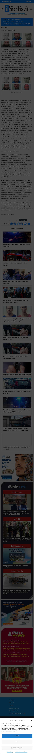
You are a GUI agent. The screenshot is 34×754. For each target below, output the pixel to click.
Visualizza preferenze (17, 747)
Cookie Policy (10, 752)
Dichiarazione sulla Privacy (21, 752)
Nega (17, 742)
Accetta (17, 736)
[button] (31, 720)
